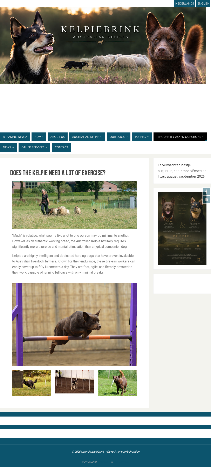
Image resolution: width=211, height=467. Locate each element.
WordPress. (121, 461)
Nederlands (184, 3)
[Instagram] (206, 199)
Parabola (104, 461)
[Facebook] (206, 191)
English (203, 3)
